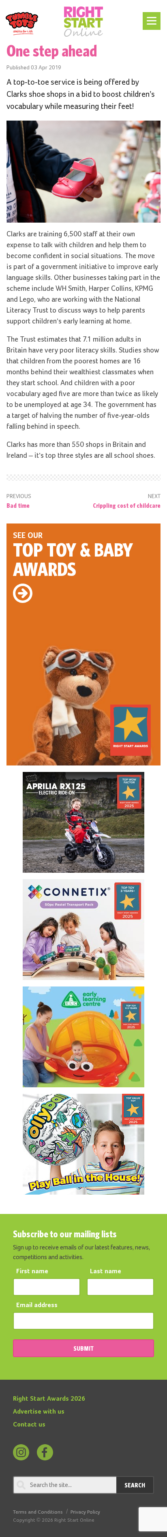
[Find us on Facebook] (45, 1452)
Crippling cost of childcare (127, 505)
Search (134, 1485)
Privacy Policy (85, 1512)
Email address (37, 1305)
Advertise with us (38, 1412)
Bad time (18, 505)
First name (32, 1271)
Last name (105, 1271)
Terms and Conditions (38, 1512)
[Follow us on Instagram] (21, 1452)
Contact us (29, 1425)
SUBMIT (83, 1348)
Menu (150, 17)
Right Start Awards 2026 (49, 1399)
